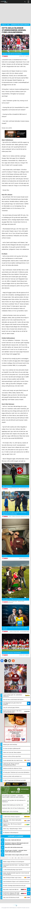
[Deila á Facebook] (2, 660)
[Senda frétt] (9, 660)
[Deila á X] (5, 660)
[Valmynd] (28, 1)
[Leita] (25, 1)
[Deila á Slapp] (13, 660)
